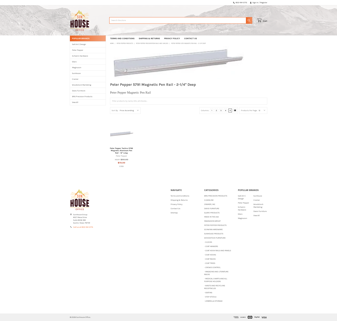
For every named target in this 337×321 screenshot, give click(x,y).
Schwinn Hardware (80, 56)
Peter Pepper (77, 50)
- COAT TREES (209, 263)
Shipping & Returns (149, 38)
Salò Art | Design (79, 44)
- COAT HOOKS (210, 255)
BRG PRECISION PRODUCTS (215, 196)
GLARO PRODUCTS (212, 213)
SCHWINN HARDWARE (213, 229)
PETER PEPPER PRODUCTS (215, 225)
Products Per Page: (249, 110)
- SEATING (208, 292)
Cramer (75, 79)
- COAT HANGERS (211, 246)
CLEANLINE (209, 200)
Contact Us (190, 38)
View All (75, 102)
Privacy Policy (172, 38)
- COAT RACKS (210, 259)
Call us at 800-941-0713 (83, 227)
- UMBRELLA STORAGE (213, 301)
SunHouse (76, 73)
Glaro (74, 62)
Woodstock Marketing (81, 85)
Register (263, 2)
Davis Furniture (78, 91)
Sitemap (174, 213)
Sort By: (115, 110)
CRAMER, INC (209, 204)
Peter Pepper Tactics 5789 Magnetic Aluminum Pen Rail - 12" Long (121, 150)
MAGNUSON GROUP (212, 221)
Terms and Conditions (122, 38)
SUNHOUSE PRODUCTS (213, 234)
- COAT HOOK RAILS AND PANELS (217, 250)
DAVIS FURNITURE (211, 208)
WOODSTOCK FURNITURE (215, 238)
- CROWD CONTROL (212, 267)
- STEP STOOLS (210, 297)
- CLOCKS (208, 242)
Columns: (205, 110)
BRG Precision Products (82, 96)
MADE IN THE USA (211, 217)
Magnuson (76, 67)
